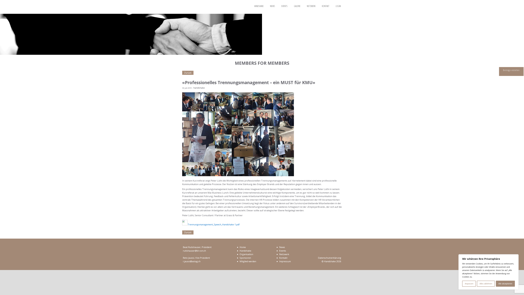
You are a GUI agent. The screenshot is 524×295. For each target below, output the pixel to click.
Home (243, 247)
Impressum (285, 261)
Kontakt (283, 257)
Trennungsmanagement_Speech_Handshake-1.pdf (214, 224)
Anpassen (469, 283)
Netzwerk (284, 254)
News (282, 247)
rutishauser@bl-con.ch (194, 250)
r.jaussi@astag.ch (191, 261)
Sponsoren (245, 257)
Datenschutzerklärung (329, 257)
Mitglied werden (248, 261)
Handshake (245, 250)
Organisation (246, 254)
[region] (488, 272)
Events (282, 250)
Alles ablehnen (486, 283)
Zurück (187, 72)
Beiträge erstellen (511, 70)
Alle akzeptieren (505, 283)
